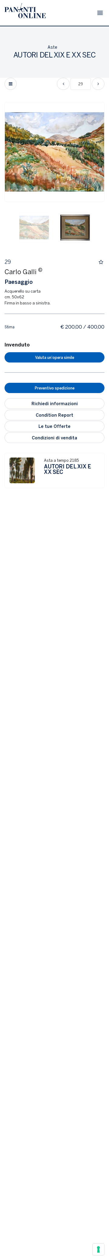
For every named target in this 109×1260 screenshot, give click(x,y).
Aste (52, 47)
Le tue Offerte (54, 426)
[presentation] (15, 151)
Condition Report (54, 415)
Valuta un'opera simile (54, 357)
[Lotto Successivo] (98, 84)
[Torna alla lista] (11, 84)
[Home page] (25, 10)
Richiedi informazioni (54, 403)
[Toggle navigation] (100, 13)
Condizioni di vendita (54, 437)
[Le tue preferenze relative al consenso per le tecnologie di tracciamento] (98, 1249)
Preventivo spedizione (54, 388)
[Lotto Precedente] (63, 84)
